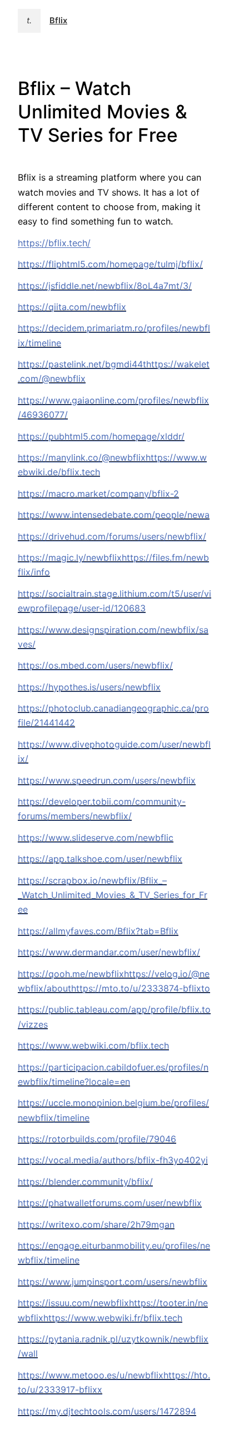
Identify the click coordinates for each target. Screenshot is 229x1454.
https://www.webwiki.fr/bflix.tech (112, 1317)
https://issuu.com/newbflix (73, 1302)
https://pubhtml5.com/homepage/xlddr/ (101, 436)
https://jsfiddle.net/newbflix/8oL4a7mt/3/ (105, 285)
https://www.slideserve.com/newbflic (95, 837)
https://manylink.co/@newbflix (82, 457)
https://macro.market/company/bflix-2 (98, 493)
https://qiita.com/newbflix (72, 306)
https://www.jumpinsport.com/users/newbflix (112, 1281)
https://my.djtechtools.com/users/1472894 (107, 1411)
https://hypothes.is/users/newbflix (89, 687)
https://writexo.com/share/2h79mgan (96, 1224)
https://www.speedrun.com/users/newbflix (107, 780)
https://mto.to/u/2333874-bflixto (140, 988)
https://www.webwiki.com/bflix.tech (93, 1045)
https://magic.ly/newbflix (70, 557)
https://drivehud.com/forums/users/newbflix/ (112, 536)
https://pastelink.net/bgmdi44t (82, 364)
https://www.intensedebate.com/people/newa (114, 514)
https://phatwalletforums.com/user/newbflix (110, 1202)
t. (29, 21)
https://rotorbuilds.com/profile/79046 (97, 1138)
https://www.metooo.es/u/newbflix (90, 1375)
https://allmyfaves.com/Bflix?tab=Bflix (98, 931)
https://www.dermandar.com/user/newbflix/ (109, 952)
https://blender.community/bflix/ (85, 1181)
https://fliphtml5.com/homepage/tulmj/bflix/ (110, 264)
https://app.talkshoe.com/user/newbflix (100, 858)
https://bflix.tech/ (54, 242)
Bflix (58, 21)
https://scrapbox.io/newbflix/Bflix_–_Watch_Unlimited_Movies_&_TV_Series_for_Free (112, 895)
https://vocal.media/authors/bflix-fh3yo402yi (113, 1160)
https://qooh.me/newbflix (71, 973)
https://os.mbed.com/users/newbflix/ (95, 665)
